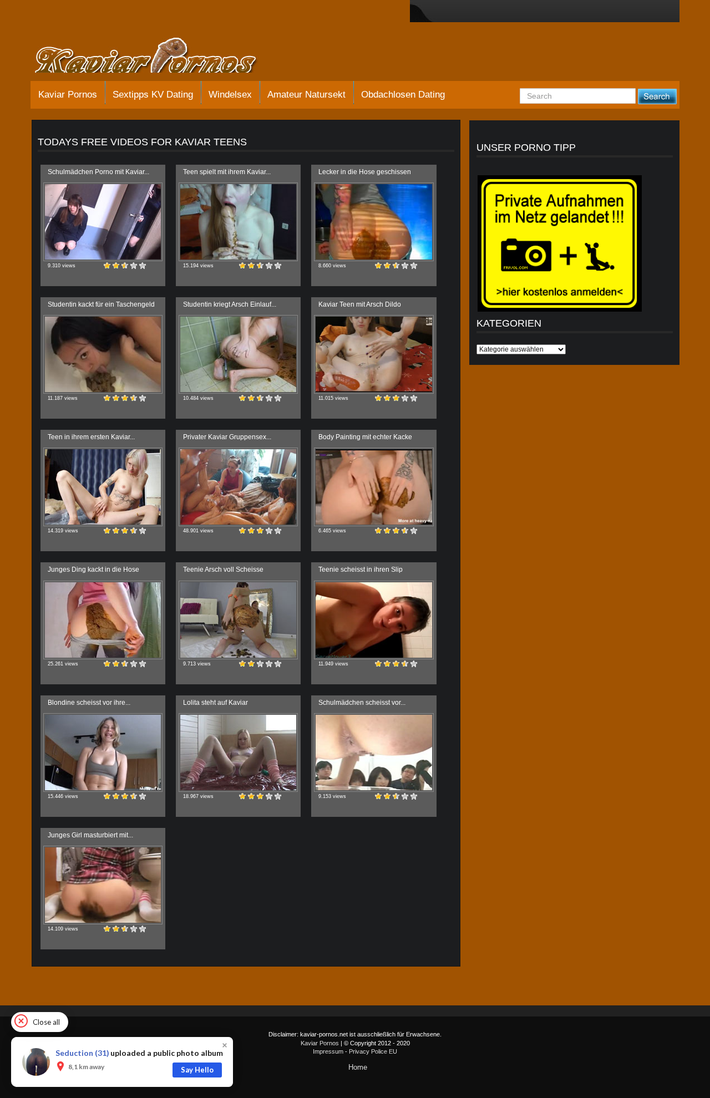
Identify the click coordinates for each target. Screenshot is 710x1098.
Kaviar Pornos (67, 94)
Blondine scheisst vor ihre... (89, 702)
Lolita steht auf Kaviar (215, 702)
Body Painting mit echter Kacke (365, 437)
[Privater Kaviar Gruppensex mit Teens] (238, 487)
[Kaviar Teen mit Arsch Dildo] (374, 354)
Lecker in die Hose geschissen (364, 172)
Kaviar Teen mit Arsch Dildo (359, 304)
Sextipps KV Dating (153, 94)
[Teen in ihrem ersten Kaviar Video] (103, 487)
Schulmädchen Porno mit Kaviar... (98, 172)
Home (357, 1067)
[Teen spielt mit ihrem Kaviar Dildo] (238, 222)
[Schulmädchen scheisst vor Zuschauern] (374, 752)
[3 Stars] (124, 265)
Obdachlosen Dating (403, 94)
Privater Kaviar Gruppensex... (227, 437)
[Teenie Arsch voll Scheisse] (238, 620)
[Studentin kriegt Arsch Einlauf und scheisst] (238, 354)
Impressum (328, 1051)
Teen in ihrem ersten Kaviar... (91, 437)
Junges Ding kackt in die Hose (93, 569)
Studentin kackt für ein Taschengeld (101, 304)
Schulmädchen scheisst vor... (361, 702)
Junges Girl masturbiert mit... (90, 835)
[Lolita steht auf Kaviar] (238, 752)
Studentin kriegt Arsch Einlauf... (229, 304)
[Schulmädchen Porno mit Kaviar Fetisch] (103, 222)
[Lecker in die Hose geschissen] (374, 222)
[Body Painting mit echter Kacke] (374, 487)
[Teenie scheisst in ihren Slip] (374, 620)
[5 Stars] (142, 265)
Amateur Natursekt (306, 94)
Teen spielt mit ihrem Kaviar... (227, 172)
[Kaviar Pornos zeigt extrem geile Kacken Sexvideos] (158, 56)
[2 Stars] (115, 265)
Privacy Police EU (373, 1051)
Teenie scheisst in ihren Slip (360, 569)
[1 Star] (107, 265)
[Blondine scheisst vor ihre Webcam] (103, 752)
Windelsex (230, 94)
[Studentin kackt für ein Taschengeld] (103, 354)
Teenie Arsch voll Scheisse (223, 569)
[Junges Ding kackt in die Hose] (103, 620)
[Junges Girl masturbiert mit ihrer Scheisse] (103, 885)
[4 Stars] (133, 265)
